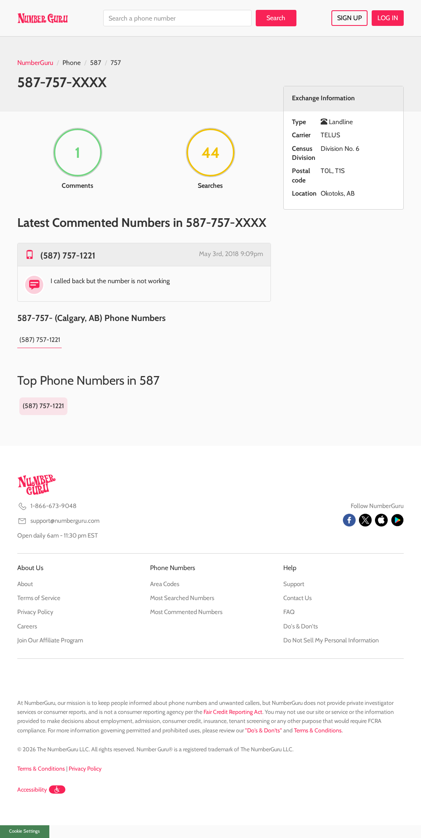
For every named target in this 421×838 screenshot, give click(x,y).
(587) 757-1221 (67, 255)
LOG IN (387, 18)
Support (293, 584)
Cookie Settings (24, 831)
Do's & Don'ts (300, 626)
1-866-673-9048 (53, 506)
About (25, 584)
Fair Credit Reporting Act (233, 712)
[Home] (42, 18)
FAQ (289, 612)
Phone (71, 63)
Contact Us (297, 598)
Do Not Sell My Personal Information (331, 640)
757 (116, 63)
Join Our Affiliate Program (50, 640)
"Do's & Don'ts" (263, 730)
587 (95, 63)
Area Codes (164, 584)
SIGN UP (349, 18)
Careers (27, 626)
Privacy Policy (35, 612)
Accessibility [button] (32, 789)
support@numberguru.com (64, 520)
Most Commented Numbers (186, 612)
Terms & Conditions (318, 730)
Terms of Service (38, 598)
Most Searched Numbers (182, 598)
